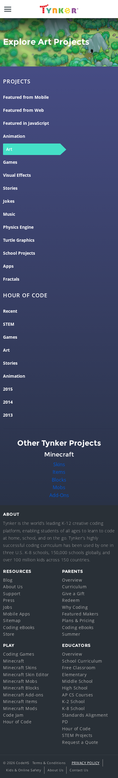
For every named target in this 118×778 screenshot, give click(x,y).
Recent (10, 311)
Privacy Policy (86, 762)
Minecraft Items (20, 701)
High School (75, 688)
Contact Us (79, 770)
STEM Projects (77, 735)
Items (59, 472)
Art (9, 149)
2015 (8, 389)
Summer (71, 634)
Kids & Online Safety (23, 770)
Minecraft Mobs (20, 681)
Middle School (77, 681)
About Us (13, 586)
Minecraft (13, 661)
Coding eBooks (19, 627)
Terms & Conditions (49, 762)
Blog (7, 580)
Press (9, 600)
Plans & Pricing (78, 620)
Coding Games (18, 654)
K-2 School (73, 701)
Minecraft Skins (20, 667)
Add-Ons (59, 495)
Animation (14, 136)
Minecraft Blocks (21, 688)
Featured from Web (23, 110)
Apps (8, 266)
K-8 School (73, 708)
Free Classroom (78, 667)
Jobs (7, 607)
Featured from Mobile (26, 97)
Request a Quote (80, 742)
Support (12, 593)
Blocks (59, 479)
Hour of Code (17, 722)
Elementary (74, 674)
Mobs (59, 487)
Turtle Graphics (18, 240)
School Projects (19, 253)
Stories (10, 188)
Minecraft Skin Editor (26, 674)
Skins (59, 464)
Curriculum (74, 586)
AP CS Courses (77, 695)
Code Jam (13, 715)
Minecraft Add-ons (23, 695)
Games (10, 162)
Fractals (11, 279)
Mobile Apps (16, 614)
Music (9, 214)
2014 (8, 402)
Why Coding (75, 607)
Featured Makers (80, 614)
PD (65, 722)
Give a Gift (73, 593)
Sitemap (12, 620)
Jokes (9, 201)
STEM (8, 324)
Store (9, 634)
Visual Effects (17, 175)
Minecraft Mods (20, 708)
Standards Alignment (85, 715)
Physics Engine (18, 227)
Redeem (71, 600)
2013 (8, 415)
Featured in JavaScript (26, 123)
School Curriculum (82, 661)
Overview (72, 580)
